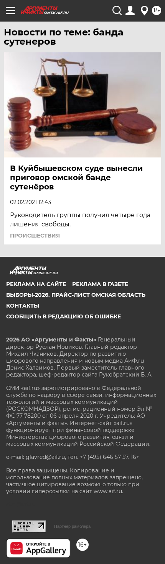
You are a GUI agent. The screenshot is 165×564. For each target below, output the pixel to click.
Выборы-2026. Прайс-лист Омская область (75, 294)
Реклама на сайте (36, 284)
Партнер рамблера (72, 526)
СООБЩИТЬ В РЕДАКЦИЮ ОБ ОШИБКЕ (63, 316)
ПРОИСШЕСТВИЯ (35, 235)
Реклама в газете (100, 284)
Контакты (22, 305)
